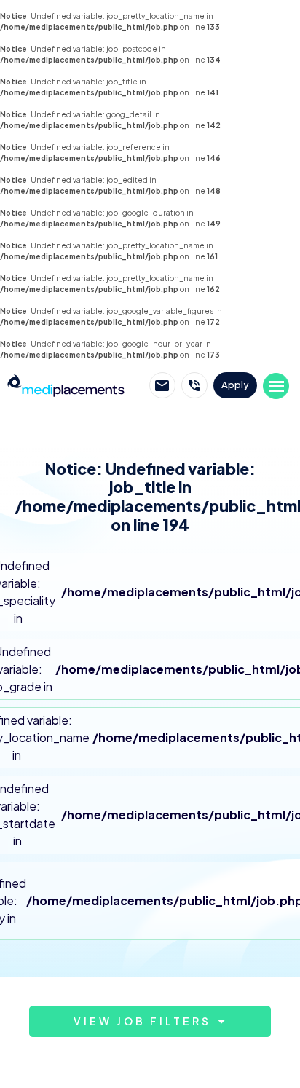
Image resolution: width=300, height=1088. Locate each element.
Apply (235, 384)
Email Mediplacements (162, 385)
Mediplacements (66, 385)
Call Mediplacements (194, 385)
